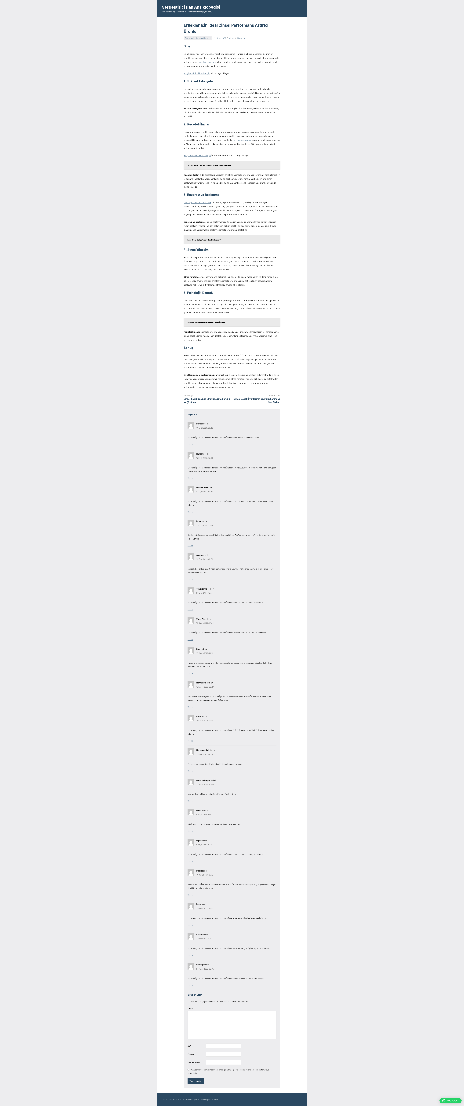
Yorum (191, 1008)
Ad (189, 1046)
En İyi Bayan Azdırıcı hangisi (197, 155)
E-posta (191, 1054)
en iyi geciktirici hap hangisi (197, 73)
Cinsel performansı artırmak (197, 202)
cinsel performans (207, 62)
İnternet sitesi (194, 1062)
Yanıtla (190, 444)
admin (231, 38)
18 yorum (241, 38)
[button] (450, 1100)
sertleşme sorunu (242, 140)
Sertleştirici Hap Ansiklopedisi (191, 6)
